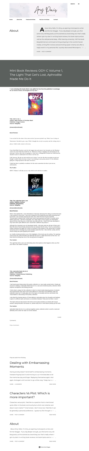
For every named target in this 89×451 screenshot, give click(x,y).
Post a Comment (46, 51)
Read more (52, 384)
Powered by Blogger (45, 447)
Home (11, 19)
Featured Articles (30, 19)
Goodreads (18, 127)
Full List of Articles (44, 19)
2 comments (18, 384)
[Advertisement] (34, 339)
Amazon (12, 127)
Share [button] (38, 51)
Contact (55, 19)
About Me (19, 19)
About (13, 30)
